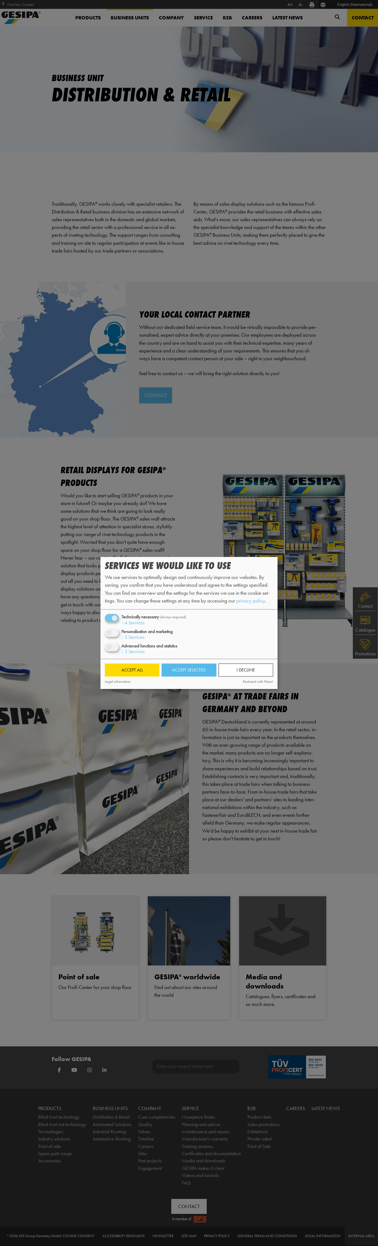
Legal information (118, 681)
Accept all (132, 670)
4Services (132, 622)
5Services (132, 637)
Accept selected (189, 670)
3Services (132, 652)
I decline (246, 670)
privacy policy (250, 601)
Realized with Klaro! (258, 681)
